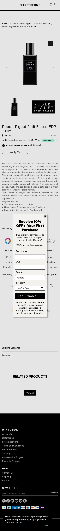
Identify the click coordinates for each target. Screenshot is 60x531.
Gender (19, 272)
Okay (47, 525)
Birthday (20, 282)
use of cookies (15, 522)
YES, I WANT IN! (30, 296)
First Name (21, 251)
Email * (18, 261)
